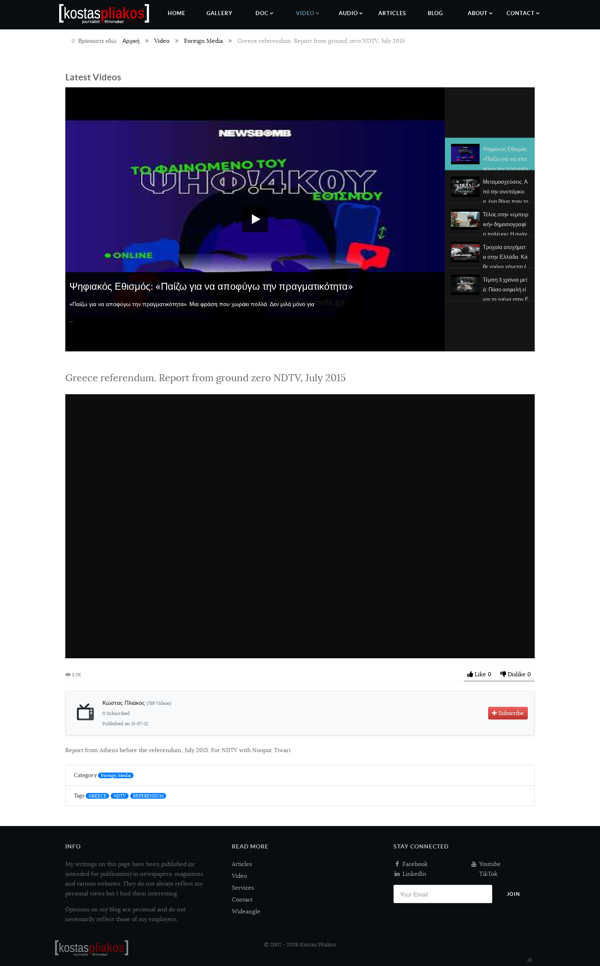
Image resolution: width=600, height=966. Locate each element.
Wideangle (246, 911)
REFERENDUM (148, 796)
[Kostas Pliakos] (91, 948)
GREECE (98, 796)
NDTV (119, 796)
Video (239, 875)
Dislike (517, 674)
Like (480, 674)
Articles (242, 864)
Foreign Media (116, 775)
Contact (242, 899)
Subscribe (510, 713)
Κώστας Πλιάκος (136, 702)
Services (243, 887)
